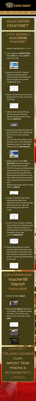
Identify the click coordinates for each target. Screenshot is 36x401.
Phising (8, 12)
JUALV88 (27, 49)
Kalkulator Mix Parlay (20, 12)
